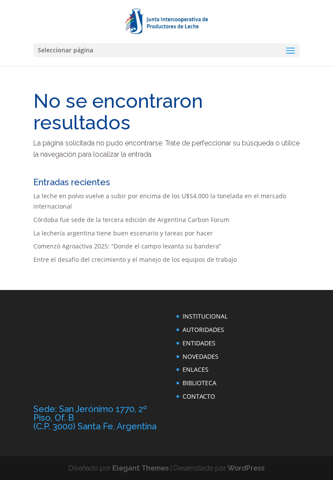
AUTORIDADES (203, 329)
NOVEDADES (201, 356)
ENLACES (196, 369)
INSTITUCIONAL (205, 316)
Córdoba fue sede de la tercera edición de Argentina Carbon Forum (131, 220)
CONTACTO (199, 396)
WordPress (246, 468)
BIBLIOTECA (199, 383)
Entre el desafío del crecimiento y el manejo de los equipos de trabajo (135, 259)
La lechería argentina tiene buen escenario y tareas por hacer (123, 233)
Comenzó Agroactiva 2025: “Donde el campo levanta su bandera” (127, 246)
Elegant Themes (140, 468)
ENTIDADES (199, 343)
